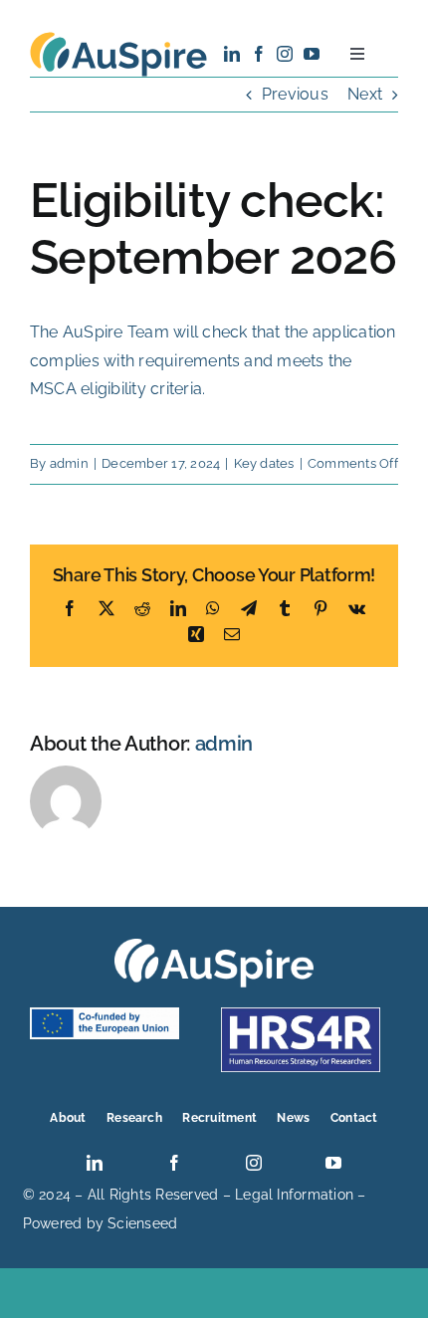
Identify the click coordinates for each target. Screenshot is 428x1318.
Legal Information (294, 1195)
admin (69, 463)
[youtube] (312, 54)
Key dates (264, 463)
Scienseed (142, 1223)
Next (364, 94)
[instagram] (285, 54)
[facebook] (259, 54)
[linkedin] (232, 54)
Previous (295, 94)
